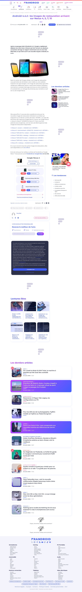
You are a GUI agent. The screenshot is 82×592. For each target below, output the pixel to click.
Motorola (12, 550)
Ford (11, 562)
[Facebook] (37, 542)
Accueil (12, 12)
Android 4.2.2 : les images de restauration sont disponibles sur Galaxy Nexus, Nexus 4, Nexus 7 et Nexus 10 (29, 316)
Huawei (11, 549)
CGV (66, 586)
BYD (11, 560)
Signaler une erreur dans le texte (19, 203)
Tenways (60, 578)
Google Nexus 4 (33, 158)
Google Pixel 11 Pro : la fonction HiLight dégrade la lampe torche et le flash (64, 91)
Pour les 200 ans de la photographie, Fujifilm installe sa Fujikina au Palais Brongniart (39, 413)
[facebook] (15, 218)
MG (11, 563)
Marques (17, 12)
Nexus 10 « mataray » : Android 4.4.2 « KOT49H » (25, 143)
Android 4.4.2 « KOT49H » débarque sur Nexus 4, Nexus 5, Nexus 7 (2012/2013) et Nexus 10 (29, 336)
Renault (12, 565)
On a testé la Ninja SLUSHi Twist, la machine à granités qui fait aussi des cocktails (39, 371)
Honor (59, 551)
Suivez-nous (52, 24)
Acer (59, 546)
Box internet (58, 193)
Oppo (11, 551)
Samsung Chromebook (63, 554)
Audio (59, 557)
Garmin (11, 575)
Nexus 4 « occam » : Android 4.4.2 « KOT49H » (25, 128)
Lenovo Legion (37, 549)
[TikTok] (47, 542)
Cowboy (60, 572)
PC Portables (61, 545)
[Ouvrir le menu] (11, 3)
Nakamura (60, 576)
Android (29, 208)
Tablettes (36, 570)
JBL (59, 562)
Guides (53, 2)
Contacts (35, 586)
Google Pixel (13, 547)
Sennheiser (60, 565)
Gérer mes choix (30, 272)
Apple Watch (13, 573)
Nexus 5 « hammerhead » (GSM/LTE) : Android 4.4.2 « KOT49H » (30, 130)
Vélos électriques (62, 570)
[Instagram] (35, 542)
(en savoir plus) (39, 257)
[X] (32, 542)
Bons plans (60, 2)
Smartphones (13, 545)
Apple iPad (36, 572)
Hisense (36, 558)
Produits (25, 506)
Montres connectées (15, 570)
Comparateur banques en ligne (29, 584)
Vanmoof (60, 579)
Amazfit (12, 572)
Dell (59, 549)
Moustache (60, 575)
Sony (35, 564)
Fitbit (11, 574)
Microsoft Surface (62, 553)
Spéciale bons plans (39, 230)
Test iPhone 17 (49, 581)
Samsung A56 (58, 180)
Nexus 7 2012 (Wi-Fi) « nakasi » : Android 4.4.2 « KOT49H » (28, 133)
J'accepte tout (30, 269)
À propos (28, 586)
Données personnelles (56, 586)
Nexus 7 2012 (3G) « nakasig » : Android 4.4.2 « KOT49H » (28, 135)
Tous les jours (17, 230)
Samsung (36, 563)
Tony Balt (18, 213)
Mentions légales (20, 586)
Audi (11, 558)
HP (59, 552)
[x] (12, 218)
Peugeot (12, 564)
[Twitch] (45, 542)
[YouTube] (42, 542)
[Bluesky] (50, 542)
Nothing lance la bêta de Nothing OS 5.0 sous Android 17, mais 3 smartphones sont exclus (39, 509)
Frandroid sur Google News (34, 153)
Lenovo (59, 550)
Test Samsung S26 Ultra (54, 584)
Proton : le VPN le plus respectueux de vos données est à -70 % (16, 315)
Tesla (11, 567)
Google (22, 12)
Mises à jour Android (18, 208)
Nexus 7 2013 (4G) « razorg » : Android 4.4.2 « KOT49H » (27, 140)
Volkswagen (12, 568)
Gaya (59, 574)
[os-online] (18, 218)
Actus (43, 2)
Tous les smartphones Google (24, 197)
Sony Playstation (38, 553)
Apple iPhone (13, 546)
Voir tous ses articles (40, 217)
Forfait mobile (69, 2)
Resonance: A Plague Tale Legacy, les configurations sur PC (36, 399)
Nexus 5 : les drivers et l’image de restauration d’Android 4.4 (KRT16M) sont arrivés (16, 336)
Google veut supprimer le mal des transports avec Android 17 (63, 98)
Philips (35, 562)
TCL (35, 565)
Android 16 (69, 581)
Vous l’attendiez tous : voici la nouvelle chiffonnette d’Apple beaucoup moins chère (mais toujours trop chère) (39, 481)
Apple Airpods (61, 558)
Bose (59, 560)
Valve (35, 554)
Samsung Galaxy (14, 552)
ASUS (35, 546)
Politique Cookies (44, 586)
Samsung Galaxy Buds (63, 564)
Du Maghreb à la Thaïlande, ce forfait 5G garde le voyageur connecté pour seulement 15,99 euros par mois (40, 454)
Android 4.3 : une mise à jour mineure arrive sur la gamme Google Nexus (43, 336)
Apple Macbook (61, 547)
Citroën (11, 561)
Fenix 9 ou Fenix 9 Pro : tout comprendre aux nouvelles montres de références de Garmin (39, 426)
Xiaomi (11, 554)
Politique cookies (19, 266)
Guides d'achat (27, 396)
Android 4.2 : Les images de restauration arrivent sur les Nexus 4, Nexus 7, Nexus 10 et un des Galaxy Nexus (43, 316)
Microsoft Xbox (37, 550)
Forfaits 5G (57, 182)
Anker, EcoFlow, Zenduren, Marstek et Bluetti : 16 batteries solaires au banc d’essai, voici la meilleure (40, 440)
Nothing (60, 563)
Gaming (35, 545)
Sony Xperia (12, 553)
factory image (50, 208)
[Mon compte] (20, 2)
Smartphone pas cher (60, 188)
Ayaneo (35, 547)
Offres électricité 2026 (60, 195)
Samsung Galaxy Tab (38, 576)
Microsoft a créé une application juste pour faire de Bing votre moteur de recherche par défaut (63, 105)
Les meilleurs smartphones (24, 194)
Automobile (12, 557)
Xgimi (35, 567)
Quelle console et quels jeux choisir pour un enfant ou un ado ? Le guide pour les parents (39, 467)
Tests (48, 2)
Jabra (59, 561)
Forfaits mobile (58, 186)
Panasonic (36, 561)
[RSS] (40, 542)
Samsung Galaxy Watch (15, 578)
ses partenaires (22, 262)
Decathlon (60, 573)
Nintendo (36, 551)
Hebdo (27, 230)
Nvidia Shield (37, 552)
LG (34, 560)
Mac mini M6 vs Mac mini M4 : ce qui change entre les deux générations (39, 495)
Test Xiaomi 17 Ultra (59, 581)
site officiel (27, 147)
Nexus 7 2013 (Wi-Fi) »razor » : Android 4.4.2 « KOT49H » (28, 138)
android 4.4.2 (39, 208)
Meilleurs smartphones (60, 184)
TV (34, 557)
